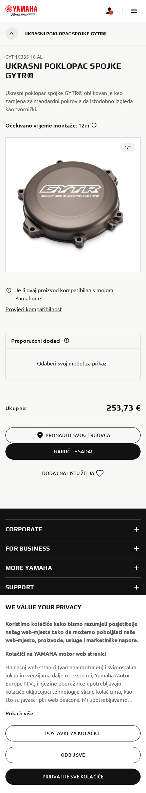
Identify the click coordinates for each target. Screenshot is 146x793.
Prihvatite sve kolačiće (73, 776)
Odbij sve (73, 755)
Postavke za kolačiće (73, 733)
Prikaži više (19, 713)
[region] (73, 694)
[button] (134, 11)
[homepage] (21, 11)
